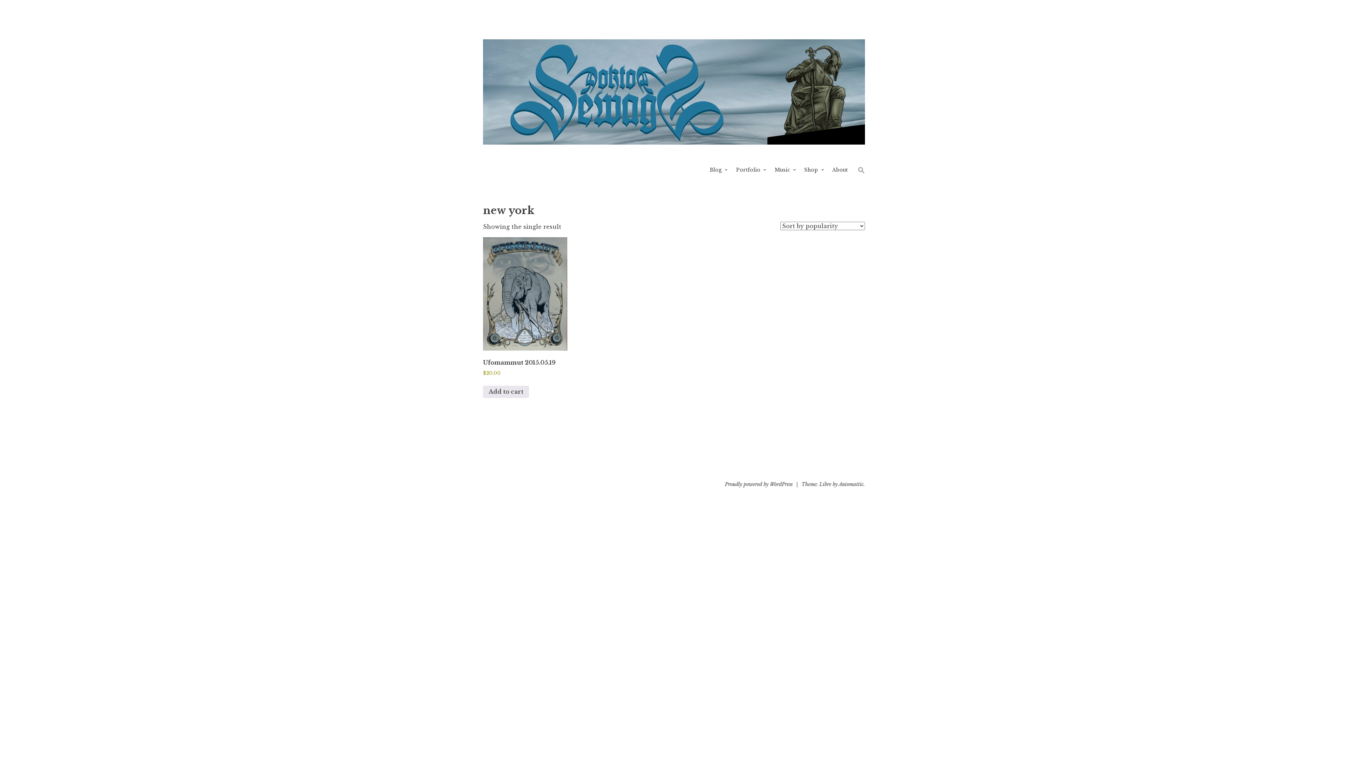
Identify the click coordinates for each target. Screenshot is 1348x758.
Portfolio (748, 170)
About (840, 170)
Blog (716, 170)
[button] (861, 170)
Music (782, 170)
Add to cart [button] (506, 391)
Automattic (851, 484)
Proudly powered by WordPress (759, 484)
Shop (811, 170)
